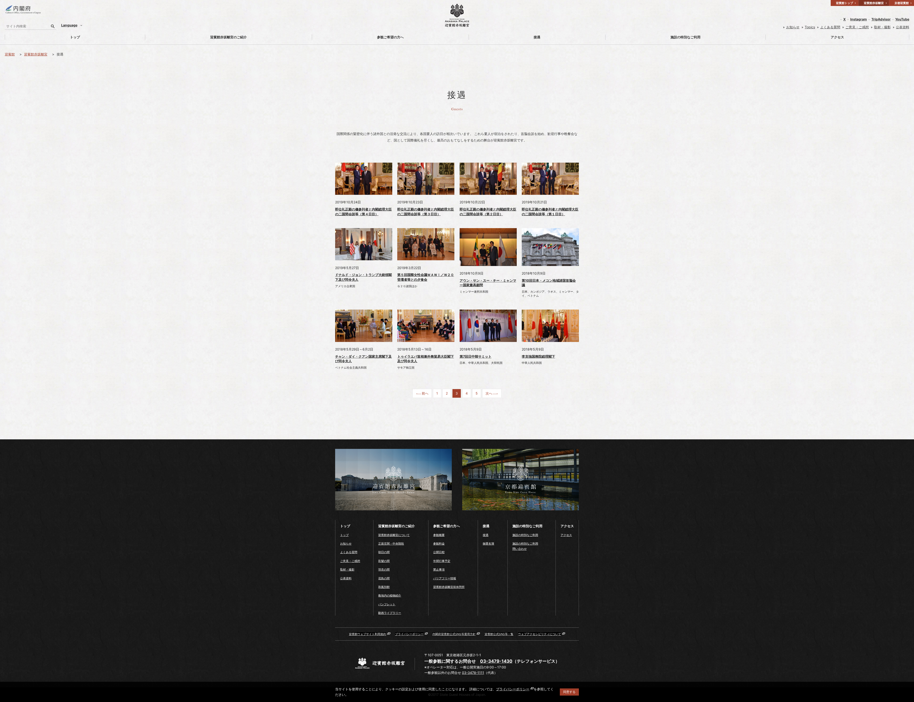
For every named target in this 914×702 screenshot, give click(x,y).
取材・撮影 (882, 27)
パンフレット (386, 604)
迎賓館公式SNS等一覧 (499, 634)
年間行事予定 (441, 561)
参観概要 (439, 535)
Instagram (858, 19)
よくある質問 (830, 27)
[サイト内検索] (52, 26)
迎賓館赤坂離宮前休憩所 (449, 587)
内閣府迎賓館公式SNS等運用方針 (454, 634)
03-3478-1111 (473, 673)
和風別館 (384, 587)
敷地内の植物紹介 (389, 595)
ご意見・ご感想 (857, 27)
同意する (569, 692)
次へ (489, 393)
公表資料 (902, 27)
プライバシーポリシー (512, 689)
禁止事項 (439, 569)
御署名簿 (488, 543)
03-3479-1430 (496, 661)
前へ (425, 393)
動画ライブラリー (389, 613)
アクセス (837, 37)
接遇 (537, 37)
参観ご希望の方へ (390, 37)
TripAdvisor (881, 19)
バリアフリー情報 (444, 578)
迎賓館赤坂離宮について (394, 535)
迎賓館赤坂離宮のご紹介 (228, 37)
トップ (75, 37)
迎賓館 (10, 54)
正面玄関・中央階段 (391, 543)
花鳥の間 (384, 578)
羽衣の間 (384, 569)
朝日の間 (384, 552)
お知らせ (793, 27)
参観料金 (439, 543)
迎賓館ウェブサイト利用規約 (367, 634)
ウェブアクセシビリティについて (539, 634)
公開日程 (439, 552)
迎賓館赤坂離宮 (35, 54)
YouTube (902, 19)
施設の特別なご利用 (685, 37)
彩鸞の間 (384, 561)
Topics (810, 27)
